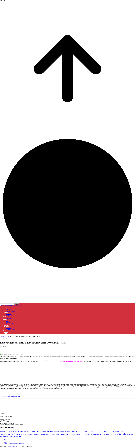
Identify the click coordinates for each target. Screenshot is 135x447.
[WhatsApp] (19, 348)
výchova (124, 434)
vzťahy (118, 434)
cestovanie (3, 431)
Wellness (8, 314)
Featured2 (56, 431)
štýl (19, 436)
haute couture (64, 431)
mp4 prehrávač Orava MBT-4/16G (11, 396)
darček (12, 431)
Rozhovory (9, 328)
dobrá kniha (31, 432)
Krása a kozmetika (11, 311)
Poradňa (5, 325)
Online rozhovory (10, 329)
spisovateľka (89, 434)
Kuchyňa (8, 318)
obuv (121, 431)
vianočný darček (111, 434)
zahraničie (130, 434)
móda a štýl (108, 431)
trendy (98, 434)
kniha (69, 431)
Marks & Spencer (95, 431)
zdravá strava (11, 436)
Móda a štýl (9, 309)
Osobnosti (6, 326)
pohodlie (18, 434)
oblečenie (116, 432)
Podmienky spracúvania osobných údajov (13, 443)
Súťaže (5, 333)
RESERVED (74, 434)
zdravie (3, 436)
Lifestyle (5, 312)
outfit (13, 434)
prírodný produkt (60, 434)
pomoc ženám (39, 434)
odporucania (5, 434)
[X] (8, 348)
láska (90, 431)
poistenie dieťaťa (32, 434)
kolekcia (74, 431)
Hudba (8, 322)
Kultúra (5, 319)
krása (80, 431)
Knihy (7, 321)
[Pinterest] (13, 348)
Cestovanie (6, 331)
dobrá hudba (22, 432)
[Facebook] (2, 348)
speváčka (83, 434)
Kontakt (5, 442)
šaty (17, 436)
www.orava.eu (3, 389)
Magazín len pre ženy (14, 446)
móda (101, 431)
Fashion (5, 308)
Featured (50, 431)
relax (69, 434)
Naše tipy (5, 332)
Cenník (5, 440)
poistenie (24, 434)
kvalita (85, 431)
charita (7, 431)
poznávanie (48, 434)
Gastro (5, 316)
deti (16, 431)
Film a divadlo (9, 323)
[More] (25, 349)
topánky (94, 434)
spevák (78, 434)
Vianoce (103, 434)
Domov (2, 336)
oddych (126, 431)
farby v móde (41, 431)
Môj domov (9, 315)
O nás (4, 439)
